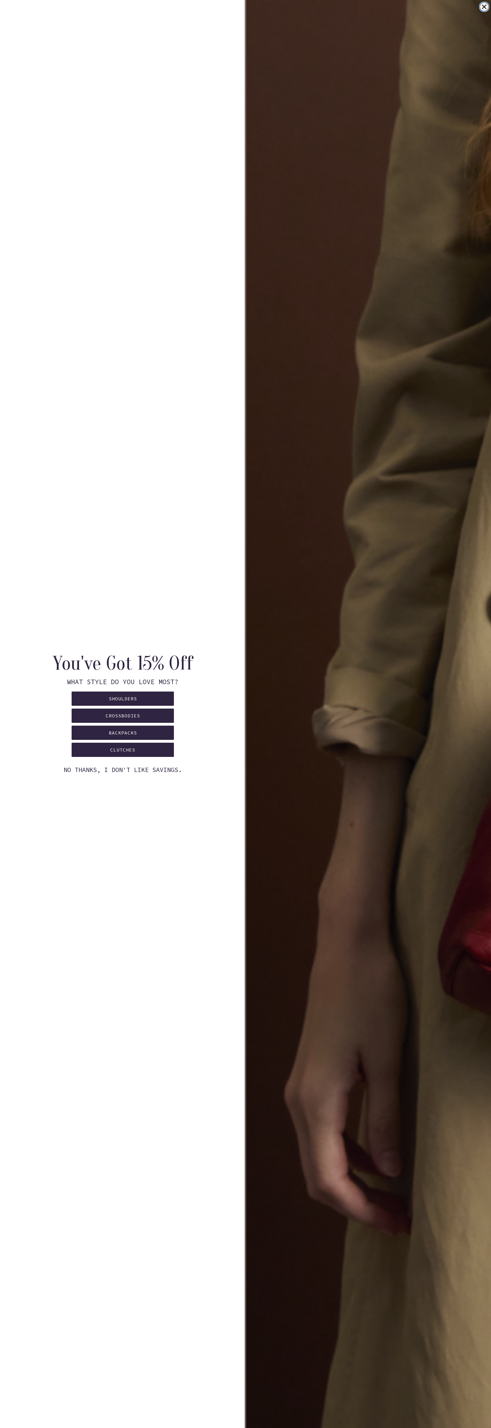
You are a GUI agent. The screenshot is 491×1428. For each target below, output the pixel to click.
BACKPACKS (123, 733)
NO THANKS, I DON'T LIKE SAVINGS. (123, 770)
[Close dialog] (484, 6)
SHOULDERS (123, 698)
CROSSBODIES (123, 716)
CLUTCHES (122, 750)
